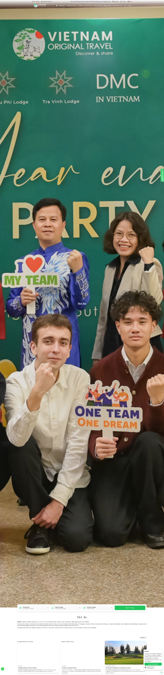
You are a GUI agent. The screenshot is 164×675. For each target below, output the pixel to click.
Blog (125, 5)
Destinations (62, 5)
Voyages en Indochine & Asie (85, 5)
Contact (130, 5)
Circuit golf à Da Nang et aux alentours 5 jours (118, 668)
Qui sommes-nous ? (117, 5)
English (130, 1)
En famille (20, 666)
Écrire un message (153, 664)
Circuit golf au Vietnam (110, 666)
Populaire (143, 637)
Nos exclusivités (97, 5)
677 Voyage (131, 607)
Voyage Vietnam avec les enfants (27, 668)
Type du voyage (59, 607)
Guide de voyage (107, 5)
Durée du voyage (91, 607)
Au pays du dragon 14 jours (69, 668)
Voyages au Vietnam (71, 5)
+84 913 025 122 (150, 668)
